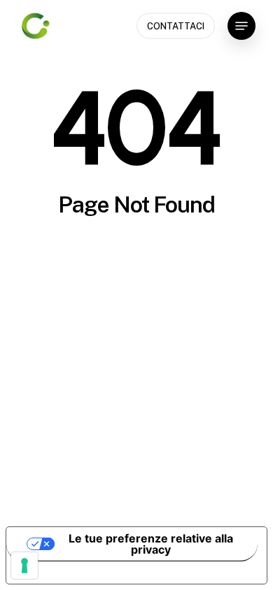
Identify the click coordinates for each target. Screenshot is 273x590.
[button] (241, 26)
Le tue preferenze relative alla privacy (151, 543)
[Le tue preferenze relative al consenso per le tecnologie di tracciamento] (24, 565)
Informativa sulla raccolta (86, 573)
